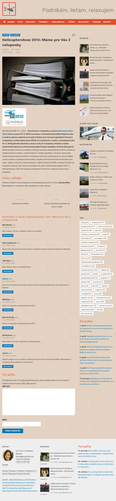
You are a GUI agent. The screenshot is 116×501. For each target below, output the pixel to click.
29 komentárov (103, 172)
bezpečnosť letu (88, 226)
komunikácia (97, 254)
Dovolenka (33, 491)
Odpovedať (7, 235)
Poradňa (97, 22)
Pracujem (30, 22)
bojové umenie (105, 226)
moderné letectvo (89, 270)
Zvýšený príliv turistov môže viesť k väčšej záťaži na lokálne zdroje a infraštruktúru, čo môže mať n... (96, 464)
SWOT (4, 488)
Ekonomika (22, 485)
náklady (105, 270)
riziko (94, 286)
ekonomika (86, 238)
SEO (15, 480)
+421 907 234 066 (23, 459)
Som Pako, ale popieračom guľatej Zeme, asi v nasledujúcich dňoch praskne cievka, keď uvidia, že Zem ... (96, 371)
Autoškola (6, 483)
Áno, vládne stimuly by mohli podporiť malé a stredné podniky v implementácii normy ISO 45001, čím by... (96, 453)
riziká (105, 286)
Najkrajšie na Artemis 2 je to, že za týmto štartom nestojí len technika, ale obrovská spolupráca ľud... (96, 339)
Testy (20, 22)
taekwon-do (87, 298)
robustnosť (86, 290)
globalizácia (87, 250)
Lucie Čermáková (64, 462)
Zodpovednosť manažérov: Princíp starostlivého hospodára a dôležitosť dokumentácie (101, 73)
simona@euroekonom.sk (25, 456)
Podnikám (43, 22)
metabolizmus (88, 266)
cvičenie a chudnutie (90, 234)
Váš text (6, 386)
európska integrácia (90, 242)
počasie (85, 282)
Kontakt (107, 22)
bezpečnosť (98, 223)
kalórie (84, 254)
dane (106, 234)
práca (84, 286)
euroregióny (100, 238)
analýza (85, 223)
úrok (100, 310)
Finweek (101, 246)
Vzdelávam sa (58, 22)
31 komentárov (102, 157)
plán (95, 274)
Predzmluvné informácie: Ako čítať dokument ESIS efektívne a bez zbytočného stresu (101, 85)
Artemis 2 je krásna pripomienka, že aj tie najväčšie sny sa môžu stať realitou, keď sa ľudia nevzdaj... (96, 328)
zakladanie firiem (88, 306)
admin (5, 279)
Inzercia (20, 474)
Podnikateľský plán (14, 488)
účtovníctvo (86, 314)
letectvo (86, 258)
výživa (100, 302)
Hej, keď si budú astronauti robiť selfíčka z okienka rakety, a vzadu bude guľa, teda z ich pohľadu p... (96, 360)
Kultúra (13, 491)
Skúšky (19, 491)
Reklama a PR (23, 480)
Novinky (11, 22)
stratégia (86, 294)
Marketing (6, 491)
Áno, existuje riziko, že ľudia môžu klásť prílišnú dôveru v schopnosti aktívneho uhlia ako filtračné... (96, 474)
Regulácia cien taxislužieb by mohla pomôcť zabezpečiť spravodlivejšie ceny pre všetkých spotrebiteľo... (97, 381)
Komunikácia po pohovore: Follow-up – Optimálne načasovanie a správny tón (100, 47)
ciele (98, 230)
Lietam (71, 22)
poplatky (105, 278)
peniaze (85, 274)
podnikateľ (106, 274)
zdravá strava (105, 306)
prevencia (98, 282)
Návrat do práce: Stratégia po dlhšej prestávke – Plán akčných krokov (101, 60)
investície (100, 250)
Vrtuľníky (15, 35)
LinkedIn (5, 465)
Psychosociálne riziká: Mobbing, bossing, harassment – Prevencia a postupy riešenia (101, 98)
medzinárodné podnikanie (92, 262)
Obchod (26, 491)
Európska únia (87, 246)
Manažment (21, 483)
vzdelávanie (87, 302)
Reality (13, 483)
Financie (14, 485)
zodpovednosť (87, 310)
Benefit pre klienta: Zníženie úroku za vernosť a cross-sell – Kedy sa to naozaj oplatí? (101, 110)
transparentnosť (103, 298)
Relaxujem (83, 22)
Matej (7, 50)
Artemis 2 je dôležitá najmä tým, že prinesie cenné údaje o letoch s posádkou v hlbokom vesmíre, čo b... (96, 349)
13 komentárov (102, 208)
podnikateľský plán (89, 278)
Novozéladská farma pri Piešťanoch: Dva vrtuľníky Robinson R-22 (99, 166)
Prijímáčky (30, 483)
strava (97, 294)
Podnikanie (6, 485)
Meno (4, 420)
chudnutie (86, 230)
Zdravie (30, 485)
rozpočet (100, 290)
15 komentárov (103, 183)
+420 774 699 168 (23, 462)
